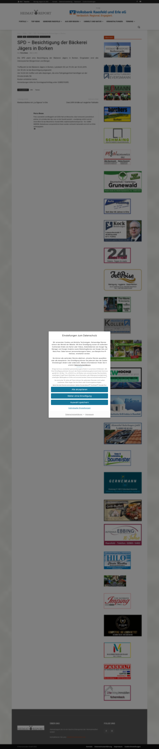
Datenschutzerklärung (82, 365)
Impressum (89, 414)
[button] (79, 402)
